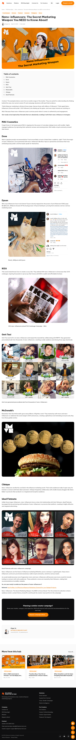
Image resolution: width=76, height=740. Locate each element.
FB (60, 736)
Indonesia (27, 13)
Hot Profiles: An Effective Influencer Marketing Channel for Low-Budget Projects (32, 587)
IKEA (7, 84)
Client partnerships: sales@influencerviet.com (14, 726)
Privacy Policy (14, 737)
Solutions (9, 3)
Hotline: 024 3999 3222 (8, 723)
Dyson (7, 82)
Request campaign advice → (38, 614)
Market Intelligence (44, 703)
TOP (73, 728)
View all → (71, 652)
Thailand (20, 13)
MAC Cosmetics (10, 77)
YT (64, 736)
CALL (73, 732)
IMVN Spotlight (25, 3)
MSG (73, 737)
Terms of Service (6, 737)
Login (57, 3)
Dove (7, 79)
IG (68, 736)
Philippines (34, 13)
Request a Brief (6, 717)
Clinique (8, 92)
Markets (16, 3)
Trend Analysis (6, 13)
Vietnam (14, 13)
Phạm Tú (7, 24)
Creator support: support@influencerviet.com (14, 728)
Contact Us (35, 3)
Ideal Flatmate (10, 94)
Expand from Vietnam (45, 698)
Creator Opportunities (45, 714)
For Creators (44, 3)
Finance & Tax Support (45, 717)
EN (51, 3)
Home (3, 9)
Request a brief (67, 3)
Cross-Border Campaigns (46, 700)
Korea (40, 13)
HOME (73, 723)
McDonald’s (9, 89)
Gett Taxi (8, 87)
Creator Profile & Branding (46, 712)
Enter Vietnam (43, 695)
